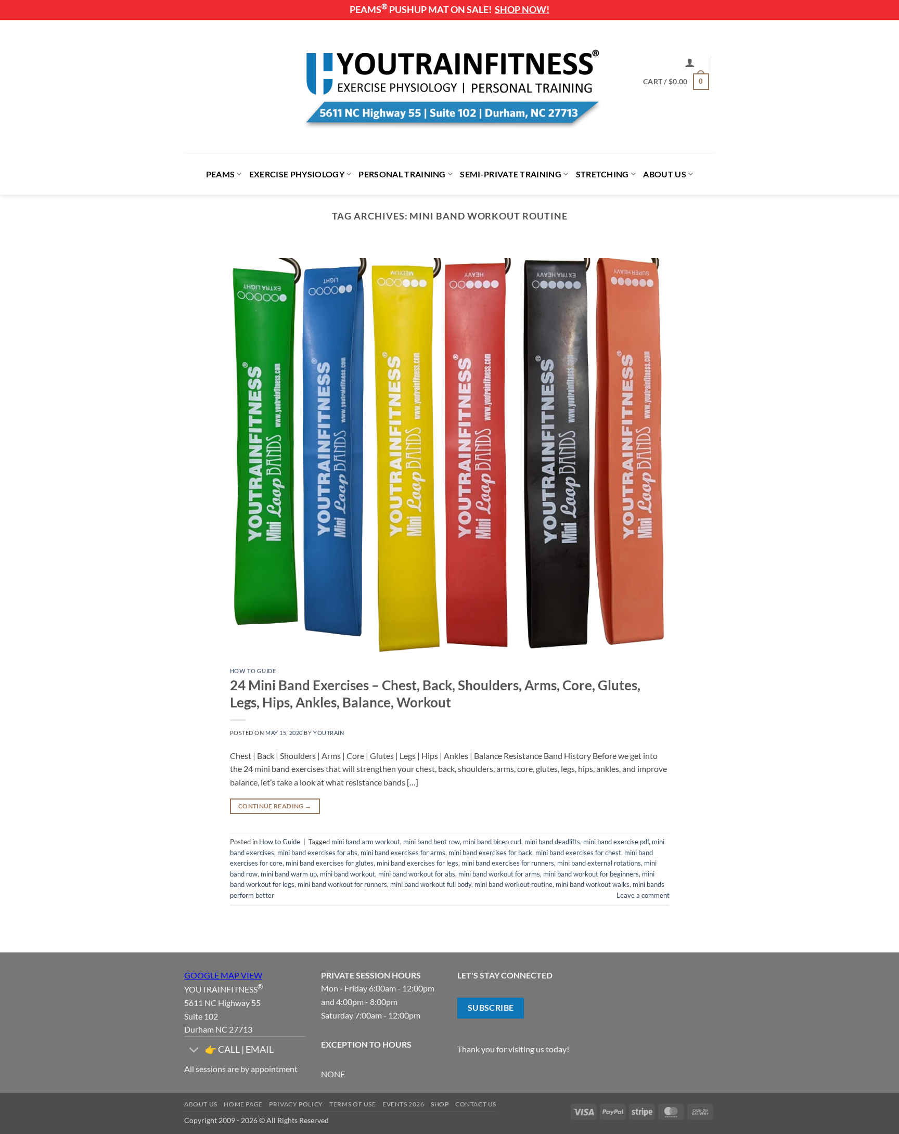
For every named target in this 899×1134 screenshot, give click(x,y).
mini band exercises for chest (578, 852)
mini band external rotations (599, 863)
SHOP (439, 1104)
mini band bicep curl (492, 841)
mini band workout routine (513, 884)
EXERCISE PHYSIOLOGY (296, 174)
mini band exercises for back (490, 852)
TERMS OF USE (352, 1104)
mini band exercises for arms (403, 852)
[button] (690, 62)
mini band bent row (431, 841)
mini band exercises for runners (507, 863)
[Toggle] (194, 1050)
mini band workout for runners (342, 884)
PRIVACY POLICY (296, 1104)
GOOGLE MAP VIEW (223, 975)
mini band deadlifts (552, 841)
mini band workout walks (593, 884)
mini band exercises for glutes (330, 863)
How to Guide (253, 670)
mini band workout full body (430, 884)
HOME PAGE (243, 1104)
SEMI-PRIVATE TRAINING (510, 174)
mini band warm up (289, 874)
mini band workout (347, 874)
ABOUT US (664, 174)
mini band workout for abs (416, 874)
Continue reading (275, 806)
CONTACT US (475, 1104)
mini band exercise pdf (616, 841)
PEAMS (220, 174)
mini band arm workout (365, 841)
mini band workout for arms (499, 874)
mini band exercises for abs (317, 852)
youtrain (328, 732)
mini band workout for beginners (591, 874)
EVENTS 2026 (403, 1104)
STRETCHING (602, 174)
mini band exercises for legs (417, 863)
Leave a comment (643, 895)
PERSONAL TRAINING (401, 174)
